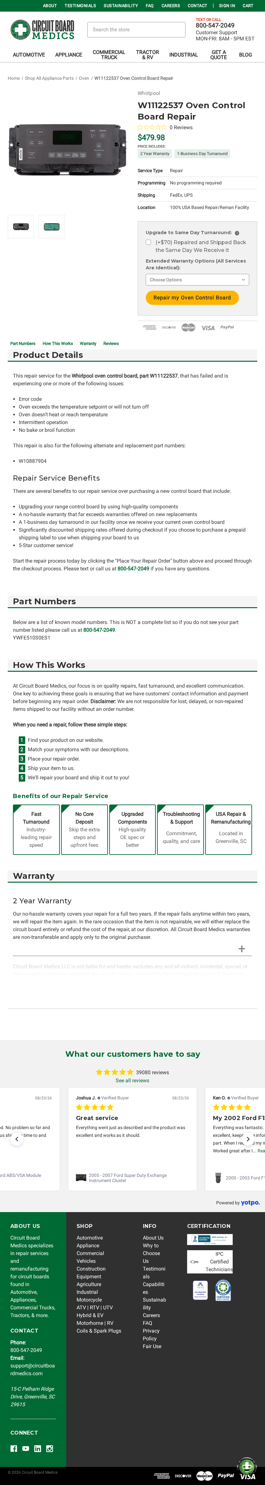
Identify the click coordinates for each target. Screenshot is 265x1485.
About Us (153, 1238)
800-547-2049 (215, 25)
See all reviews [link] (132, 1080)
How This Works (58, 343)
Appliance (68, 55)
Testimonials (80, 5)
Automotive (29, 55)
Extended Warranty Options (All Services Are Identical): (196, 264)
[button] (16, 1139)
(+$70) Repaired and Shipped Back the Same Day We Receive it (200, 246)
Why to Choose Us (151, 1253)
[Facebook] (13, 1448)
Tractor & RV (147, 54)
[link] (132, 1178)
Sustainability (121, 5)
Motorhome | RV (95, 1323)
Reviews (111, 343)
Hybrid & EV (90, 1315)
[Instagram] (49, 1448)
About (50, 5)
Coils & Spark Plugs (99, 1331)
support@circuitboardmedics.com (32, 1365)
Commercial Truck (109, 54)
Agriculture (89, 1284)
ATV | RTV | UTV (95, 1307)
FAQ (150, 5)
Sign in (227, 5)
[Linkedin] (37, 1448)
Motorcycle (89, 1300)
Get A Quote (218, 54)
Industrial (183, 55)
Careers (171, 5)
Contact (197, 5)
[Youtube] (25, 1448)
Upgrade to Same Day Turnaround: (192, 232)
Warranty (88, 343)
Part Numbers (23, 343)
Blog (245, 55)
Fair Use (152, 1346)
